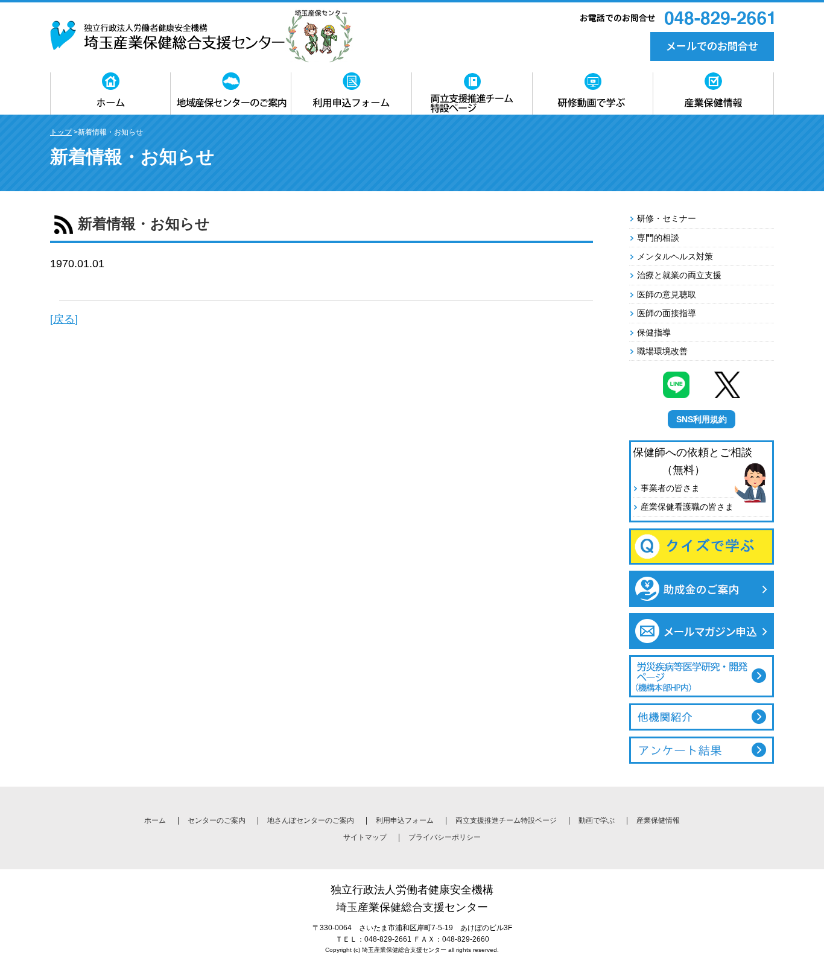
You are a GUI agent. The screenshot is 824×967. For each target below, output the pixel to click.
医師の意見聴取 (666, 294)
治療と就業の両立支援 (679, 275)
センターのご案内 (217, 820)
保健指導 (654, 332)
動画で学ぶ (596, 820)
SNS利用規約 (701, 419)
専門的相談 (658, 238)
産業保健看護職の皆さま (687, 507)
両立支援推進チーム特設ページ (506, 820)
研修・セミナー (666, 218)
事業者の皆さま (670, 488)
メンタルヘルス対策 (675, 256)
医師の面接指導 (666, 313)
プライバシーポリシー (444, 837)
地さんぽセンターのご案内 (310, 820)
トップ (61, 132)
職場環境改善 (662, 351)
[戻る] (64, 319)
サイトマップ (365, 837)
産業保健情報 (658, 820)
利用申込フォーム (405, 820)
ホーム (155, 820)
